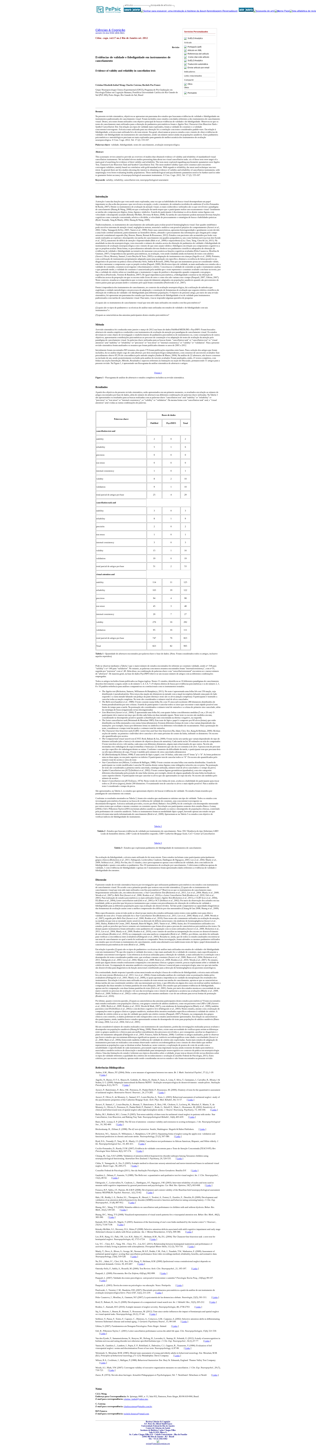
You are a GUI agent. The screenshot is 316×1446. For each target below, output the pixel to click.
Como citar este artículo (198, 57)
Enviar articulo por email (198, 67)
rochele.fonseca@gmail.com (136, 1413)
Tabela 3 (158, 843)
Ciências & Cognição (110, 30)
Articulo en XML (195, 50)
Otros (190, 84)
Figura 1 (158, 373)
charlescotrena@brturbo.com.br (138, 1406)
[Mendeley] (186, 84)
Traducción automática (198, 64)
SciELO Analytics (195, 38)
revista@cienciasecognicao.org (158, 1444)
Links (103, 1075)
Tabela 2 (158, 826)
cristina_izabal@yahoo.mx (136, 1399)
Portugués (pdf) (194, 47)
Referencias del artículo (198, 54)
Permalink (192, 93)
